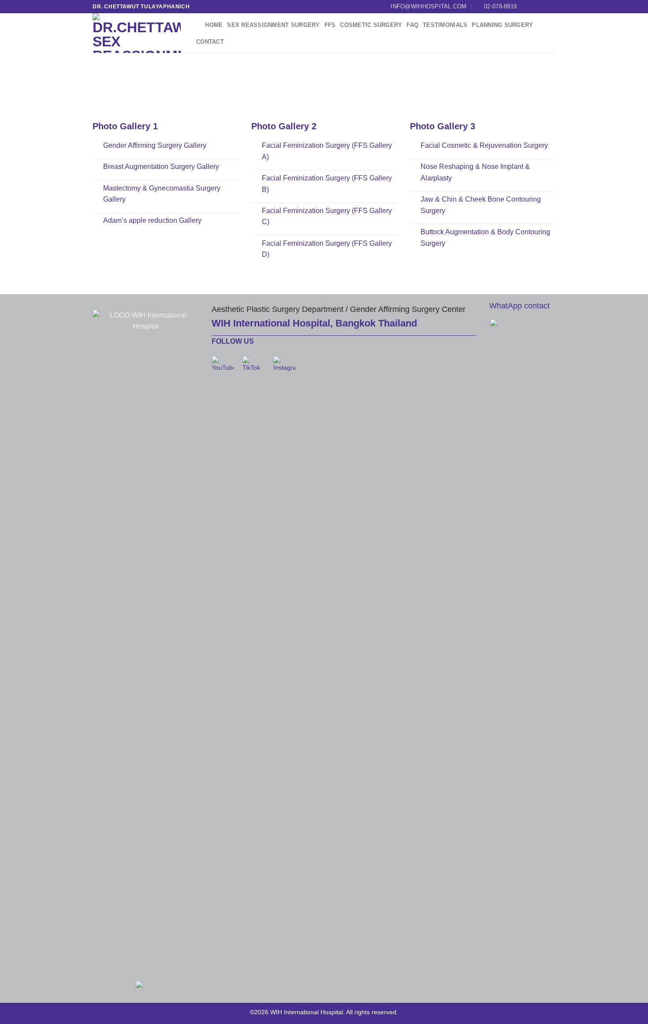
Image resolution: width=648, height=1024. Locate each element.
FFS (330, 25)
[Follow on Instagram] (534, 7)
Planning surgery (502, 25)
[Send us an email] (551, 7)
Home (214, 25)
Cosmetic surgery (371, 25)
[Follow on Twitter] (542, 7)
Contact (210, 41)
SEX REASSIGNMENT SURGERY (273, 25)
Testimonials (445, 25)
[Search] (197, 25)
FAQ (412, 25)
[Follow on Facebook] (526, 7)
